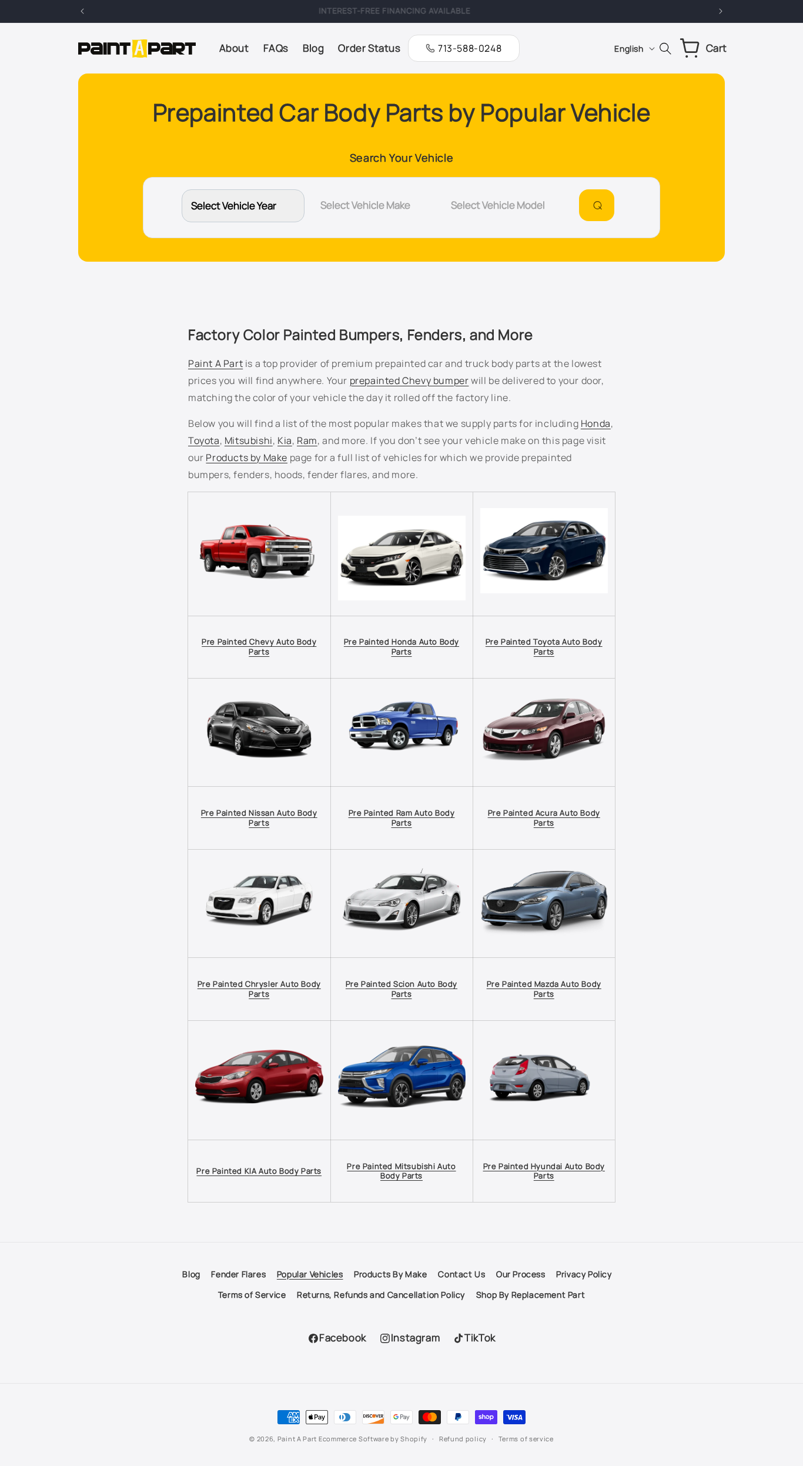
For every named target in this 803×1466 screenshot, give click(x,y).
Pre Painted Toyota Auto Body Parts (544, 646)
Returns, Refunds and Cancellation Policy (381, 1294)
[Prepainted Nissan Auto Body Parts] (259, 764)
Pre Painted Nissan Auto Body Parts (259, 817)
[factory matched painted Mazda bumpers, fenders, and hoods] (544, 936)
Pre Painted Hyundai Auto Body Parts (544, 1171)
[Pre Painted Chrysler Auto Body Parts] (259, 941)
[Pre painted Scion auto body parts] (402, 941)
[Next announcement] (721, 11)
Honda (596, 423)
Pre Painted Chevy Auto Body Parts (259, 646)
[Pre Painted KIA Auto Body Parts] (259, 1102)
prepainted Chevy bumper (409, 380)
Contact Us (461, 1274)
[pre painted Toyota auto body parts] (544, 592)
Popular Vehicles (310, 1274)
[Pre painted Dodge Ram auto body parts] (402, 768)
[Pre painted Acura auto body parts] (544, 770)
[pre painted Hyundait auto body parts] (544, 1124)
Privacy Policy (583, 1274)
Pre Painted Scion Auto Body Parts (401, 989)
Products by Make (246, 457)
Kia (284, 440)
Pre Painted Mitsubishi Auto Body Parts (401, 1171)
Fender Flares (238, 1274)
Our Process (521, 1274)
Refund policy (463, 1438)
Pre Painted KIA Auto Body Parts (259, 1171)
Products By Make (390, 1274)
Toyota (204, 440)
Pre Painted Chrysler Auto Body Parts (259, 989)
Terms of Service (252, 1294)
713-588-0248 (469, 48)
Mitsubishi (249, 440)
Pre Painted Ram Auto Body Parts (402, 817)
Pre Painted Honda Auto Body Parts (401, 646)
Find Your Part (595, 205)
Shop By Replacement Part (530, 1294)
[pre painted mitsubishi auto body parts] (402, 1107)
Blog (191, 1274)
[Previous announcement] (82, 11)
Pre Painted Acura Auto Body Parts (544, 817)
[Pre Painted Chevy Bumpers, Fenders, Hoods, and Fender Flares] (259, 581)
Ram (307, 440)
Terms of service (526, 1438)
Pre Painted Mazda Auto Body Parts (544, 989)
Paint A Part (215, 363)
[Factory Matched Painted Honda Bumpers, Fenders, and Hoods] (402, 599)
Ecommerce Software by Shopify (373, 1438)
